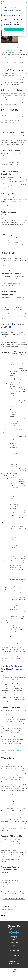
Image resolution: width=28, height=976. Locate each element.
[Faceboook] (9, 932)
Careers (14, 944)
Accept (14, 29)
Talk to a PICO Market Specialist (14, 898)
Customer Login (14, 955)
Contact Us (14, 941)
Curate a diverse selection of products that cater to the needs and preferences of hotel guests (13, 95)
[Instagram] (16, 932)
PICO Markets (9, 909)
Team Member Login (14, 950)
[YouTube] (11, 932)
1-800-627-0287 (16, 960)
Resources (14, 936)
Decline (14, 32)
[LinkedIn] (19, 932)
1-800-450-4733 (15, 961)
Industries (14, 937)
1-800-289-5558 (16, 963)
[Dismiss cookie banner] (23, 5)
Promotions (14, 939)
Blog (14, 945)
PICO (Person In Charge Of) (9, 50)
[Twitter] (14, 932)
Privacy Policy (14, 971)
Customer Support (14, 942)
